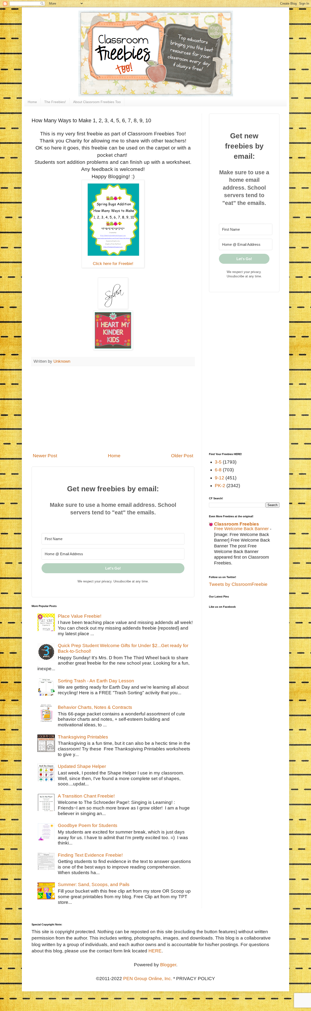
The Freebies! (55, 102)
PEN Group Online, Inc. (147, 978)
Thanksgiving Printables (83, 736)
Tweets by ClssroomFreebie (238, 584)
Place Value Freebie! (79, 616)
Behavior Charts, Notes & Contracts (95, 707)
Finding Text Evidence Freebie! (90, 855)
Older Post (182, 455)
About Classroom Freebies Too (97, 102)
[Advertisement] (113, 409)
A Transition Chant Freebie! (86, 796)
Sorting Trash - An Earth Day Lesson (96, 680)
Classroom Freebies (236, 524)
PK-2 (220, 485)
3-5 (218, 462)
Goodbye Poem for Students (87, 825)
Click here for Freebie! (113, 263)
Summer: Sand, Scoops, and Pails (94, 884)
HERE (155, 950)
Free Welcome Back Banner (242, 528)
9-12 (219, 477)
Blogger (168, 964)
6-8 (218, 469)
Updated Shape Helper (82, 766)
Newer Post (45, 455)
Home (32, 102)
